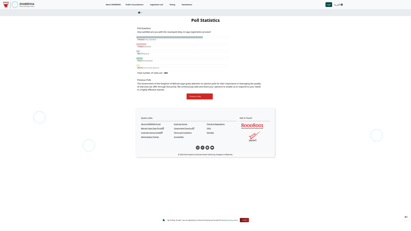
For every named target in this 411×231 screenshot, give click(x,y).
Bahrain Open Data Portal (151, 128)
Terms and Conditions (183, 133)
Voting (172, 4)
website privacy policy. (230, 220)
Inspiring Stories (180, 124)
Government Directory (183, 128)
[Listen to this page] (406, 217)
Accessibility (179, 137)
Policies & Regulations (216, 124)
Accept (244, 220)
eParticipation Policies (150, 137)
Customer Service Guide (151, 133)
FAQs (209, 128)
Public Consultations (134, 4)
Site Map (210, 133)
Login (329, 4)
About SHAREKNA (113, 4)
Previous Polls (195, 96)
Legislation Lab (156, 4)
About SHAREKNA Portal (151, 124)
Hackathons (187, 4)
